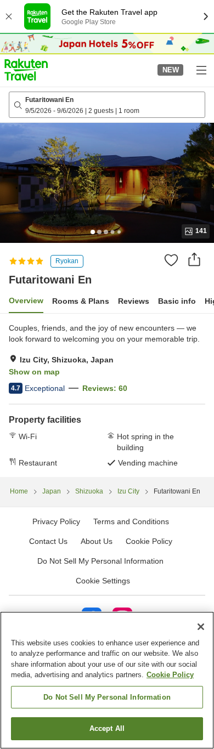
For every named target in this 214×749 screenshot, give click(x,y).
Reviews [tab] (133, 301)
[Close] (201, 627)
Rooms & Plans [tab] (80, 301)
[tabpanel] (107, 395)
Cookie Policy (170, 675)
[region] (107, 680)
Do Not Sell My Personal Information (107, 697)
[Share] (194, 259)
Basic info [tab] (177, 301)
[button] (26, 70)
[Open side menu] (201, 69)
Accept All (107, 728)
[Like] (171, 260)
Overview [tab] (26, 300)
